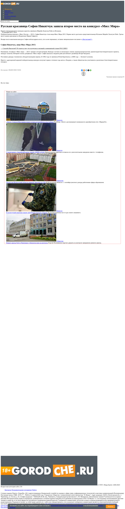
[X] (88, 70)
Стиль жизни (10, 16)
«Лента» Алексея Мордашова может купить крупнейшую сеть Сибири (30, 122)
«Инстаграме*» (87, 39)
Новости (8, 9)
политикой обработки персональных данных (67, 505)
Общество (9, 12)
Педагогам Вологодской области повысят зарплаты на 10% (26, 182)
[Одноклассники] (84, 70)
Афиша (8, 11)
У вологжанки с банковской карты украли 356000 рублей (25, 152)
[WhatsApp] (90, 70)
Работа (8, 18)
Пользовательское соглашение (22, 490)
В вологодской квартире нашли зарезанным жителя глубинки (27, 212)
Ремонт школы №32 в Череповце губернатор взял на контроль (27, 243)
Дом (6, 14)
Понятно (110, 506)
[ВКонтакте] (82, 70)
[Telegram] (86, 70)
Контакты (8, 490)
